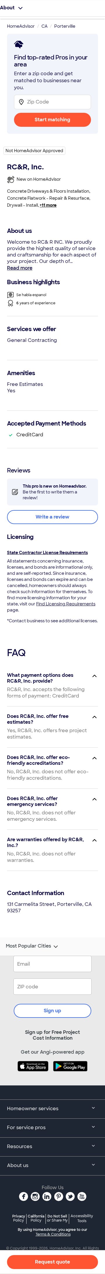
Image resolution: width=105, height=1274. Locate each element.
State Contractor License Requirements (47, 552)
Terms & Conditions (53, 1234)
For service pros (26, 1127)
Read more (19, 268)
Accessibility (82, 1218)
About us (17, 1165)
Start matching (52, 120)
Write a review (52, 517)
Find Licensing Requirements (65, 604)
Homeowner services (32, 1109)
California (36, 1218)
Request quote (52, 1262)
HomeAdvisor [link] (21, 26)
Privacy (18, 1218)
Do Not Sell (57, 1218)
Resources (19, 1146)
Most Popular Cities (28, 946)
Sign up (52, 1011)
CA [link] (44, 26)
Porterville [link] (64, 26)
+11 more (48, 205)
